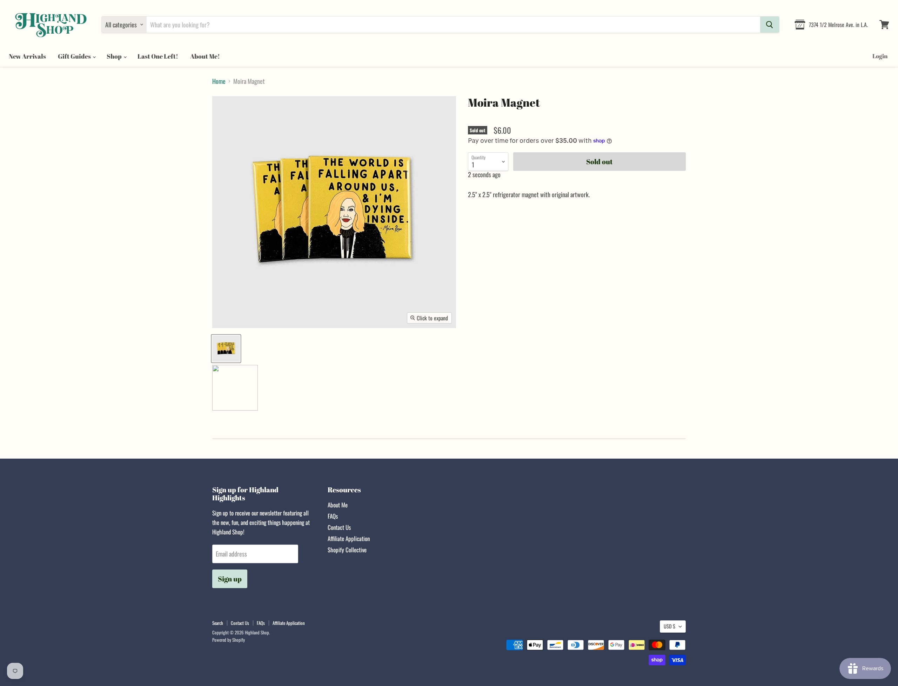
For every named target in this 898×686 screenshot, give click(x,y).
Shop (115, 56)
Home (219, 81)
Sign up (230, 579)
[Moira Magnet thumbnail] (226, 348)
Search (217, 622)
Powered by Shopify (228, 639)
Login (879, 56)
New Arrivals (27, 56)
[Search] (769, 24)
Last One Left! (158, 56)
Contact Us (339, 527)
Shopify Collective (347, 549)
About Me (338, 504)
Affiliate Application (349, 538)
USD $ (669, 626)
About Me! (205, 56)
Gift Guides (75, 56)
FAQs (333, 516)
